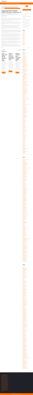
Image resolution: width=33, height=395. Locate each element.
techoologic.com (24, 345)
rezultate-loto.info (24, 310)
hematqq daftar (6, 382)
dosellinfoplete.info (24, 131)
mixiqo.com (24, 235)
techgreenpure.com (25, 292)
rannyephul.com (24, 107)
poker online (5, 389)
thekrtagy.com (24, 351)
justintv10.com (24, 114)
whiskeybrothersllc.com (25, 260)
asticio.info (24, 225)
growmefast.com (24, 210)
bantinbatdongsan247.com (25, 165)
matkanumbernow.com (25, 68)
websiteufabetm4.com (25, 318)
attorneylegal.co (24, 205)
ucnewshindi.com (24, 170)
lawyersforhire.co (24, 190)
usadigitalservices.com (25, 92)
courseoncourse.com (25, 164)
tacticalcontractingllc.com (25, 246)
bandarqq (24, 40)
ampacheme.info (24, 125)
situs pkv (6, 374)
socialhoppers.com (24, 93)
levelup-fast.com (24, 307)
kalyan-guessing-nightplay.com (26, 84)
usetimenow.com (24, 86)
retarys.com (24, 178)
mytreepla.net (24, 308)
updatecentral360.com (25, 222)
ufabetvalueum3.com (25, 314)
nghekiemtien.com (24, 117)
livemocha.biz (24, 140)
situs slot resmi (24, 32)
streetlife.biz (24, 141)
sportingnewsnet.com (25, 197)
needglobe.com (24, 236)
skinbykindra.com (24, 360)
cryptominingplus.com (25, 188)
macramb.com (24, 102)
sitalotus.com (24, 220)
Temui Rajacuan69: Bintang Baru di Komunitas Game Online (4, 57)
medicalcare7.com (24, 78)
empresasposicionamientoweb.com (26, 357)
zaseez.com (24, 273)
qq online (23, 36)
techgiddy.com (24, 168)
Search (27, 9)
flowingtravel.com (24, 76)
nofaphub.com (24, 274)
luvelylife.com (24, 101)
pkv (5, 385)
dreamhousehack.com (25, 353)
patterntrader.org (24, 219)
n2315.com (24, 94)
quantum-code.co (24, 331)
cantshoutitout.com (24, 58)
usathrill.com (24, 347)
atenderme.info (24, 128)
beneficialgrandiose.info (25, 130)
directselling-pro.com (25, 363)
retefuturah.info (24, 324)
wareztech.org (24, 175)
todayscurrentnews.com (25, 248)
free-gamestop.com (25, 173)
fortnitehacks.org (24, 136)
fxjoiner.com (24, 359)
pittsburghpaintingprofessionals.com (26, 238)
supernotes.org (24, 221)
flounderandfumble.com (25, 323)
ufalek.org (24, 212)
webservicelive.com (25, 368)
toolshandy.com (24, 105)
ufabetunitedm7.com (25, 255)
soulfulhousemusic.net (25, 245)
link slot (23, 38)
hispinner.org (24, 82)
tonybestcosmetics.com (25, 358)
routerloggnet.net (24, 71)
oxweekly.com (24, 103)
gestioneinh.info (24, 334)
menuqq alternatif (3, 374)
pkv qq (7, 383)
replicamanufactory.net (25, 309)
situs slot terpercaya (3, 378)
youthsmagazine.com (25, 193)
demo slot (2, 380)
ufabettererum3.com (25, 251)
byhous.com (24, 147)
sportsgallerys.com (24, 201)
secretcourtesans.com (25, 268)
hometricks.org (24, 233)
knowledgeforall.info (25, 91)
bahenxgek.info (24, 166)
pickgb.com (24, 217)
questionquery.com (24, 110)
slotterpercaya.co (24, 243)
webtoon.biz (24, 195)
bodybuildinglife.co (24, 214)
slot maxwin (7, 377)
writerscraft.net (24, 89)
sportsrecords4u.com (25, 311)
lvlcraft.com (24, 296)
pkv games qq (2, 383)
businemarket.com (24, 191)
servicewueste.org (24, 67)
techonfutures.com (24, 344)
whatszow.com (24, 290)
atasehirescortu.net (25, 203)
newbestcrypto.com (25, 184)
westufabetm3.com (24, 259)
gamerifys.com (24, 52)
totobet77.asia (24, 249)
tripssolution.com (24, 299)
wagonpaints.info (24, 329)
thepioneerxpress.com (25, 60)
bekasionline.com (24, 56)
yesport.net (24, 181)
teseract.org (24, 336)
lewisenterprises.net (25, 282)
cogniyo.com (24, 231)
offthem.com (24, 54)
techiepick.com (24, 342)
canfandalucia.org (24, 348)
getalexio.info (24, 227)
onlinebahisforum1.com (25, 269)
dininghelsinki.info (24, 320)
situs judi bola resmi (6, 387)
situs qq (7, 385)
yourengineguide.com (25, 349)
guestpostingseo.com (25, 162)
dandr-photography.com (25, 112)
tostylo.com (24, 182)
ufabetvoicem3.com (25, 316)
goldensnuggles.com (25, 179)
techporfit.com (24, 55)
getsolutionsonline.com (25, 81)
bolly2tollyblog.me (24, 145)
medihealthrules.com (25, 346)
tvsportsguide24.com (25, 207)
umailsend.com (24, 177)
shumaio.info (24, 134)
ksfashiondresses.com (25, 218)
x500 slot (2, 377)
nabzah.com (24, 79)
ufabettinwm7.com (24, 253)
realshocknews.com (25, 216)
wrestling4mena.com (25, 90)
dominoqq (24, 39)
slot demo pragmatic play (5, 379)
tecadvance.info (24, 123)
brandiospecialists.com (25, 77)
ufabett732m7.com (24, 337)
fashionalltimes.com (25, 355)
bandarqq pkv (2, 390)
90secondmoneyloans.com (25, 297)
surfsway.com (24, 294)
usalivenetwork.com (25, 169)
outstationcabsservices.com (25, 350)
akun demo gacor (24, 34)
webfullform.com (24, 62)
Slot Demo (13, 3)
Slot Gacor (9, 3)
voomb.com (24, 206)
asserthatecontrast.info (25, 127)
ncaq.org (23, 279)
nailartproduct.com (24, 295)
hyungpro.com (24, 196)
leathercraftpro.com (25, 234)
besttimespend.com (25, 230)
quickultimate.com (24, 240)
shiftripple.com (24, 242)
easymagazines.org (25, 232)
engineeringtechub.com (25, 204)
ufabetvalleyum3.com (25, 258)
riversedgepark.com (25, 272)
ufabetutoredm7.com (25, 257)
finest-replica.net (24, 333)
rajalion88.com (24, 271)
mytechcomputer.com (25, 366)
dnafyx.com (24, 284)
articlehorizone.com (25, 301)
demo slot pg (24, 43)
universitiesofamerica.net (25, 65)
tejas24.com (24, 118)
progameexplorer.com (25, 362)
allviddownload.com (25, 63)
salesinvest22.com (24, 335)
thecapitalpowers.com (25, 247)
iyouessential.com (24, 285)
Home (7, 3)
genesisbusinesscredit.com (25, 99)
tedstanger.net (24, 327)
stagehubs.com (24, 266)
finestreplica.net (24, 322)
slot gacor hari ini (3, 381)
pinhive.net (24, 143)
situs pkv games (3, 385)
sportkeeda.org (24, 229)
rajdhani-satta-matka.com (25, 88)
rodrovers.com (24, 298)
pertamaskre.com (24, 167)
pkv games (24, 37)
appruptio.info (24, 153)
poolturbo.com (24, 119)
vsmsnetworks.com (24, 53)
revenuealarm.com (24, 364)
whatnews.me (24, 332)
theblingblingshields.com (25, 199)
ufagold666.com (24, 340)
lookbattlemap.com (24, 180)
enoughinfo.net (24, 142)
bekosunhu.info (24, 129)
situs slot (4, 377)
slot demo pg (24, 42)
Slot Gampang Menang (16, 3)
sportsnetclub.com (24, 183)
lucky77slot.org (24, 209)
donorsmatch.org (24, 138)
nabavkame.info (24, 149)
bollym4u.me (24, 144)
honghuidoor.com (24, 75)
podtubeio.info (24, 132)
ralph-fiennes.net (24, 97)
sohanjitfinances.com (25, 244)
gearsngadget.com (24, 305)
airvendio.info (24, 121)
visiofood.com (24, 338)
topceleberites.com (24, 312)
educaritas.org (24, 277)
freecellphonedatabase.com (25, 171)
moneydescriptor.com (25, 192)
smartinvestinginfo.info (25, 325)
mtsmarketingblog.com (25, 116)
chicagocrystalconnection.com (26, 151)
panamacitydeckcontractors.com (26, 104)
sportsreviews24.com (25, 208)
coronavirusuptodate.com (25, 303)
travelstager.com (24, 106)
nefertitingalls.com (24, 275)
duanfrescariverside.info (25, 321)
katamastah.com (24, 223)
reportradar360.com (25, 108)
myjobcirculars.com (25, 69)
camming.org (24, 270)
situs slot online (5, 376)
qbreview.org (24, 66)
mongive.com (24, 80)
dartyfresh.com (24, 281)
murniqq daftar (2, 382)
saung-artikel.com (24, 186)
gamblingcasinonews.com (25, 64)
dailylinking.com (24, 283)
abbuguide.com (24, 288)
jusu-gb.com (24, 160)
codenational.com (24, 361)
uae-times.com (24, 51)
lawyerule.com (24, 115)
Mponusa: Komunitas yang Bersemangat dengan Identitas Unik (18, 57)
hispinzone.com (24, 73)
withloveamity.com (24, 286)
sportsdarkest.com (24, 194)
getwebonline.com (24, 95)
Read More (3, 72)
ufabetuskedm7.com (25, 256)
